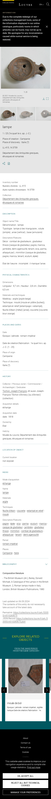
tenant (18, 534)
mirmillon (14, 531)
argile (5, 501)
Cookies (25, 752)
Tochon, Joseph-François (15, 391)
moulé (6, 514)
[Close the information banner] (46, 26)
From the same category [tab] (26, 651)
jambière (28, 527)
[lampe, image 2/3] (26, 114)
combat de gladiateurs (32, 531)
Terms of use (25, 747)
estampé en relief (35, 510)
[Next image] (46, 114)
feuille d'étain (9, 510)
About (25, 738)
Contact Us (25, 743)
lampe (6, 492)
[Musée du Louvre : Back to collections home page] (25, 4)
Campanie (7, 553)
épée (12, 523)
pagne (6, 523)
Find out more (33, 767)
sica (19, 523)
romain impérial (10, 543)
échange (7, 483)
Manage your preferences (26, 792)
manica (43, 523)
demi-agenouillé (31, 534)
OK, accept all (25, 776)
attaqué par (8, 534)
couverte (21, 510)
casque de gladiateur (13, 527)
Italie (16, 553)
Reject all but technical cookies (25, 784)
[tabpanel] (25, 690)
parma (25, 523)
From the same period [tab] (26, 648)
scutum (34, 523)
